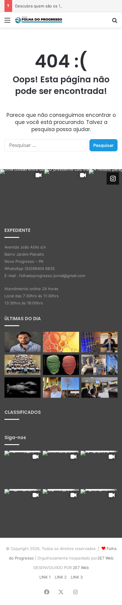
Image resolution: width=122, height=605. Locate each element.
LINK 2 (61, 577)
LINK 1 (45, 577)
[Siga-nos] (113, 178)
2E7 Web (105, 558)
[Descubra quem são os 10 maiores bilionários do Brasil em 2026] (99, 342)
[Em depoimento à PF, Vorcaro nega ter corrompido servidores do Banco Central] (22, 342)
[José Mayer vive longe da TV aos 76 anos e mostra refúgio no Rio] (61, 387)
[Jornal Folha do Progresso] (38, 19)
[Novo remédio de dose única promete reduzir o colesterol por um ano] (61, 342)
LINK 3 (77, 577)
